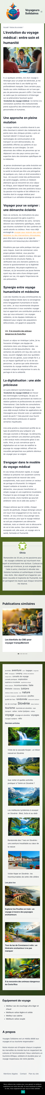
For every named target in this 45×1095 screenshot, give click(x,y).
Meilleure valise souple (15, 1019)
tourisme (10, 707)
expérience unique (26, 682)
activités (8, 670)
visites (33, 711)
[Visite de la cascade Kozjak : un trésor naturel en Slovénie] (24, 736)
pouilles (31, 696)
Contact (23, 1074)
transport (8, 711)
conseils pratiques (11, 679)
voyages (35, 715)
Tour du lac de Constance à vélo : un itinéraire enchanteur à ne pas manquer (21, 948)
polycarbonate (22, 696)
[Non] (42, 1088)
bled (6, 673)
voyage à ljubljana (11, 718)
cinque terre (8, 676)
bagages (29, 671)
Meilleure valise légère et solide (19, 1012)
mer (20, 693)
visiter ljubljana (24, 711)
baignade (36, 670)
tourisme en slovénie (24, 708)
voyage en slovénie (22, 715)
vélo (20, 718)
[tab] (18, 653)
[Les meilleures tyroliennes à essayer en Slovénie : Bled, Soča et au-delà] (24, 797)
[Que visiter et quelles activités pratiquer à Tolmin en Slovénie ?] (24, 766)
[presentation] (22, 622)
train (34, 708)
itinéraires (16, 689)
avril (23, 670)
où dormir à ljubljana (10, 696)
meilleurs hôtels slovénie (11, 693)
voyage (9, 714)
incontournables (21, 685)
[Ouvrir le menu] (41, 11)
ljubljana (25, 688)
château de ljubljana (28, 673)
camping (19, 673)
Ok (23, 1092)
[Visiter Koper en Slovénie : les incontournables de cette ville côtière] (24, 860)
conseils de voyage (20, 676)
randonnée (21, 699)
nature (26, 692)
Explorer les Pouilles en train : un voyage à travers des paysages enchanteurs (19, 912)
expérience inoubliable (12, 682)
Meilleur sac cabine (14, 1016)
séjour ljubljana (35, 704)
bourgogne (12, 673)
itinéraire (8, 689)
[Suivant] (39, 630)
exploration (23, 679)
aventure (16, 670)
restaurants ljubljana (33, 699)
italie (31, 685)
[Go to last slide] (6, 630)
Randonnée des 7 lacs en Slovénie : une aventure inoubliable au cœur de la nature (23, 843)
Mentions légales (11, 1074)
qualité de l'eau (10, 699)
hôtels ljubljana (9, 685)
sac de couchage (11, 704)
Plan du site (34, 1074)
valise (14, 711)
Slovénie (24, 703)
